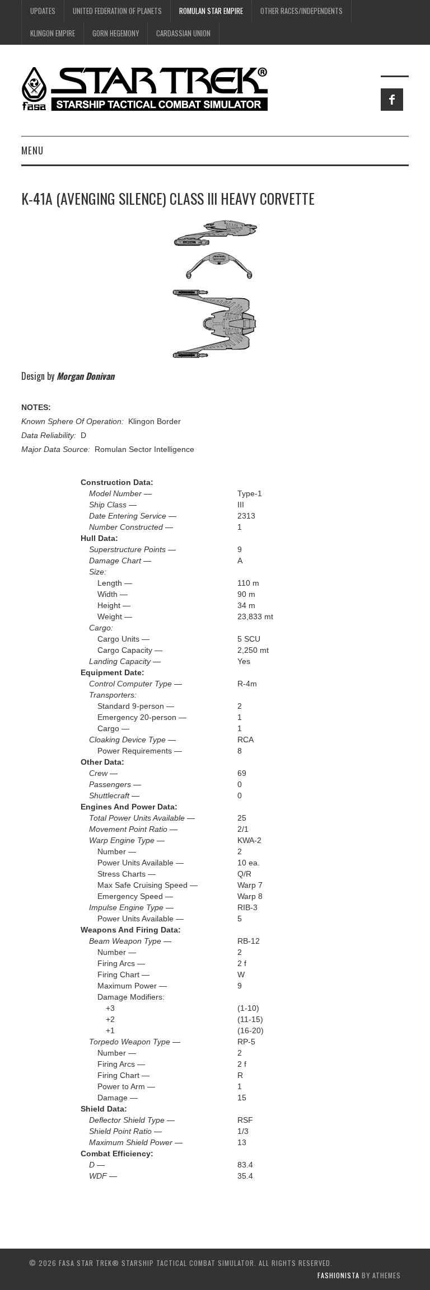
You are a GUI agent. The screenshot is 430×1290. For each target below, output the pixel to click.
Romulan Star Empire (211, 11)
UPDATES (42, 11)
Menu (32, 150)
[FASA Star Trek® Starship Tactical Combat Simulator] (144, 88)
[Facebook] (392, 99)
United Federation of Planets (117, 11)
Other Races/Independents (301, 11)
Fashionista (338, 1275)
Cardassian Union (183, 33)
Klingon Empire (52, 33)
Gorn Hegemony (115, 33)
